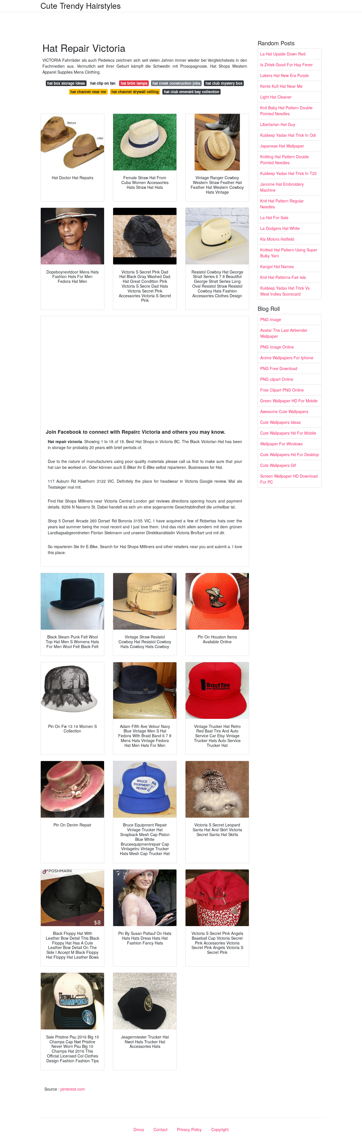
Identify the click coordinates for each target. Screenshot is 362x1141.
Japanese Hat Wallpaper (282, 146)
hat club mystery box (224, 83)
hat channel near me (88, 91)
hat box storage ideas (66, 83)
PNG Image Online (277, 347)
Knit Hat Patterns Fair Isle (283, 277)
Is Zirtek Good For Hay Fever (286, 64)
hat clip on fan (102, 83)
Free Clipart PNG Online (282, 390)
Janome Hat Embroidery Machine (282, 187)
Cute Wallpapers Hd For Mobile (288, 433)
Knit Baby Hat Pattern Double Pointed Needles (286, 110)
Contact (160, 1129)
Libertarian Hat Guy (277, 124)
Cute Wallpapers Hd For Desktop (289, 454)
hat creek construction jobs (176, 83)
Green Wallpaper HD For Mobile (289, 400)
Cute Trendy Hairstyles (80, 5)
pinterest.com (73, 1089)
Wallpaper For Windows (281, 443)
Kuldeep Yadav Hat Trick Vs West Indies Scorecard (285, 291)
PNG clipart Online (276, 379)
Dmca (138, 1129)
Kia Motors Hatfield (277, 239)
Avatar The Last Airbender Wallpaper (283, 333)
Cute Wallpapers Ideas (280, 422)
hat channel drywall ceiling (135, 91)
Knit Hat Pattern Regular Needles (282, 204)
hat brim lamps (134, 83)
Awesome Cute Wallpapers (284, 411)
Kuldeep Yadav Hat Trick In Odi (288, 135)
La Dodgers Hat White (280, 228)
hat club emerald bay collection (191, 91)
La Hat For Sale (274, 217)
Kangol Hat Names (277, 266)
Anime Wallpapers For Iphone (286, 357)
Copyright (220, 1129)
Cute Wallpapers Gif (278, 465)
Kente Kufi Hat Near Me (281, 86)
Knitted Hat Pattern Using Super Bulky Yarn (288, 252)
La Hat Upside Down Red (282, 54)
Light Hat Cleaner (276, 97)
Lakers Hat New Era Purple (284, 75)
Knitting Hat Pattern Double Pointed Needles (284, 159)
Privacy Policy (189, 1129)
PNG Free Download (278, 368)
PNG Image (270, 319)
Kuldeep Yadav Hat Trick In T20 (288, 173)
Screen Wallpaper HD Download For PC (289, 479)
